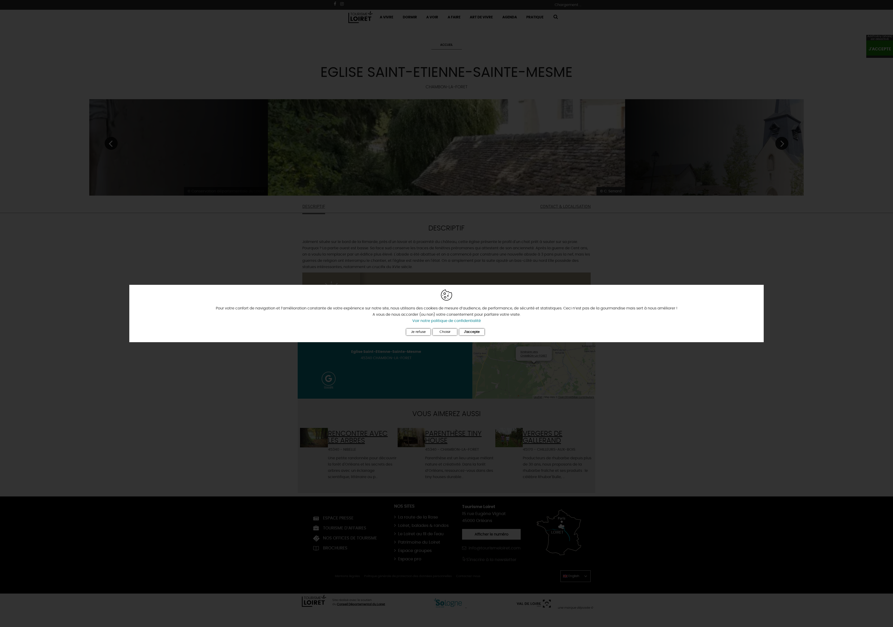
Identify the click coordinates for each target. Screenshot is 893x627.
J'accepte (472, 332)
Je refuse (418, 332)
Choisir (445, 332)
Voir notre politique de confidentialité (446, 321)
